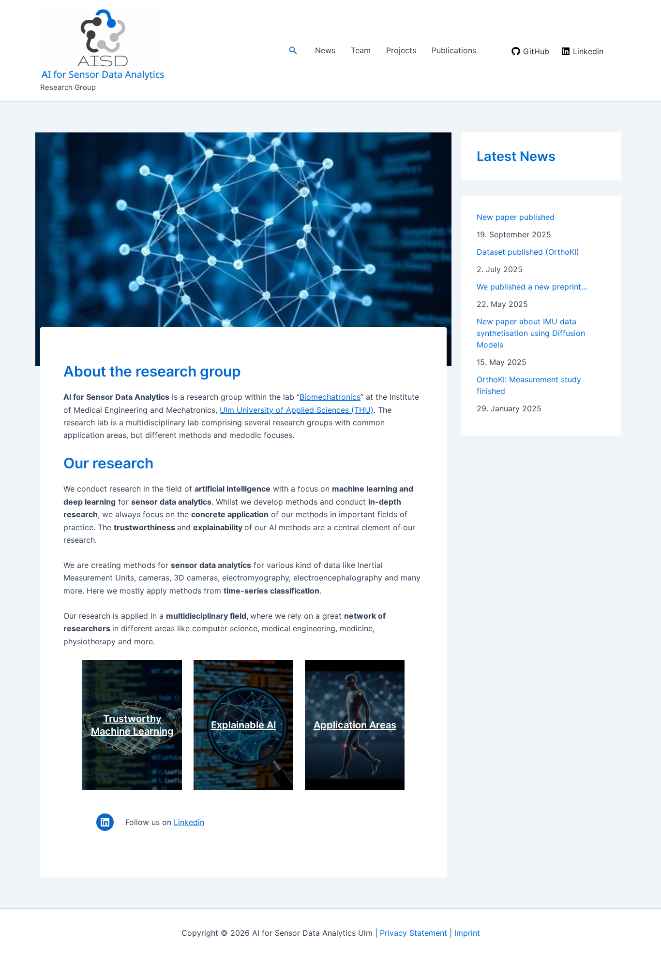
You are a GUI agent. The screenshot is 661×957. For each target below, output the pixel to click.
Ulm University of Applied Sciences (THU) (297, 410)
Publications (454, 50)
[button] (293, 50)
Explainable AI (243, 725)
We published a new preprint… (532, 286)
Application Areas (355, 725)
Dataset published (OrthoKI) (528, 252)
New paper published (516, 217)
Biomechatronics (330, 397)
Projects (401, 50)
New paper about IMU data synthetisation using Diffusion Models (531, 333)
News (325, 50)
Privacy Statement (413, 933)
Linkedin (189, 822)
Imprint (467, 933)
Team (361, 50)
